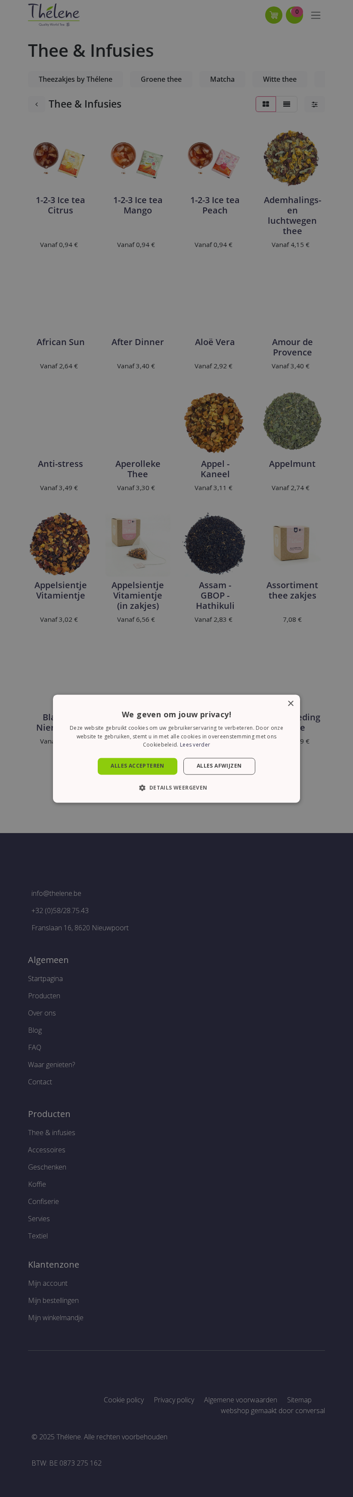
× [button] (290, 704)
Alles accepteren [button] (137, 766)
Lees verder (195, 745)
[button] (176, 787)
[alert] (176, 748)
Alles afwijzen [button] (219, 766)
